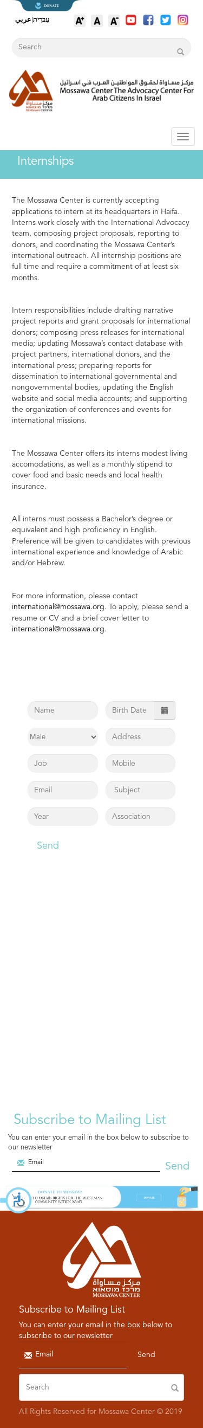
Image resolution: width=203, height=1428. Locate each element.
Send (48, 846)
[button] (16, 1200)
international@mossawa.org (58, 607)
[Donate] (101, 1198)
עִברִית (41, 19)
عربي (23, 19)
